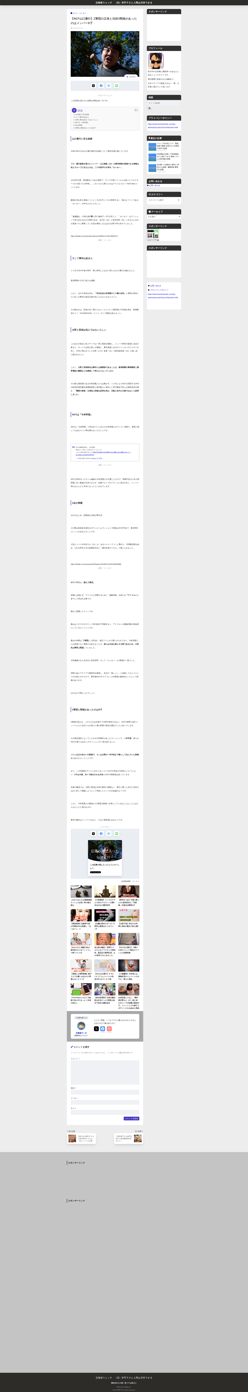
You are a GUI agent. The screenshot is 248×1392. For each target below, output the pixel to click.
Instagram (109, 1032)
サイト (73, 1108)
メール (75, 1098)
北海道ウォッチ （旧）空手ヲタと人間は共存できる (124, 2)
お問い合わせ (154, 185)
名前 (74, 1088)
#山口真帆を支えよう (124, 452)
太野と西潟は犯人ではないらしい (86, 120)
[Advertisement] (164, 27)
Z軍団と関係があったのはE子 (85, 128)
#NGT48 (96, 452)
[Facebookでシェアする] (101, 85)
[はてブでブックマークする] (109, 85)
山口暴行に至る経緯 (82, 114)
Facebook (102, 1032)
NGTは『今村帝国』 (82, 122)
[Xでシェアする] (93, 85)
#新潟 (101, 452)
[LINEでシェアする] (116, 85)
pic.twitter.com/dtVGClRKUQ (85, 455)
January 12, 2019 (96, 458)
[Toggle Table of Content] (135, 110)
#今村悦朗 (106, 452)
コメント (75, 1059)
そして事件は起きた (82, 117)
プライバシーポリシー (123, 1387)
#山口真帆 (113, 452)
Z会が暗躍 (78, 125)
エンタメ (135, 881)
